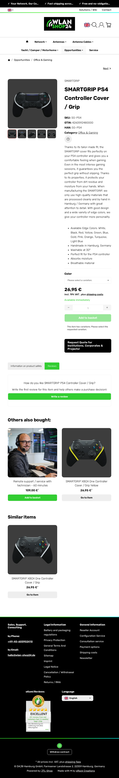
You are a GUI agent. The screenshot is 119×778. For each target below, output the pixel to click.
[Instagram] (59, 745)
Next (105, 68)
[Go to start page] (59, 25)
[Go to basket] (108, 25)
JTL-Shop (47, 770)
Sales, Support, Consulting (17, 626)
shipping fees (73, 761)
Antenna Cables (82, 41)
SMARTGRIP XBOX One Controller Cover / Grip (32, 580)
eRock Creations (85, 770)
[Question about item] (68, 139)
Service (93, 50)
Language (68, 691)
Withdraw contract (59, 752)
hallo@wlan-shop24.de (21, 655)
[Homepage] (9, 60)
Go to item (87, 497)
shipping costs (94, 294)
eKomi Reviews (35, 691)
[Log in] (101, 25)
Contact (106, 9)
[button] (12, 134)
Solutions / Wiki (88, 9)
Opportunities (72, 50)
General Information (92, 624)
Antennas (58, 41)
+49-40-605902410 (20, 641)
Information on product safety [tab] (26, 366)
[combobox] (87, 280)
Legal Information (55, 624)
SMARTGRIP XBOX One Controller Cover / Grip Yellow (86, 483)
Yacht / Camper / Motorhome (38, 50)
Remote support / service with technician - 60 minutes (32, 483)
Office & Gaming (88, 132)
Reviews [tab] (52, 366)
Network (40, 41)
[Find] (94, 25)
